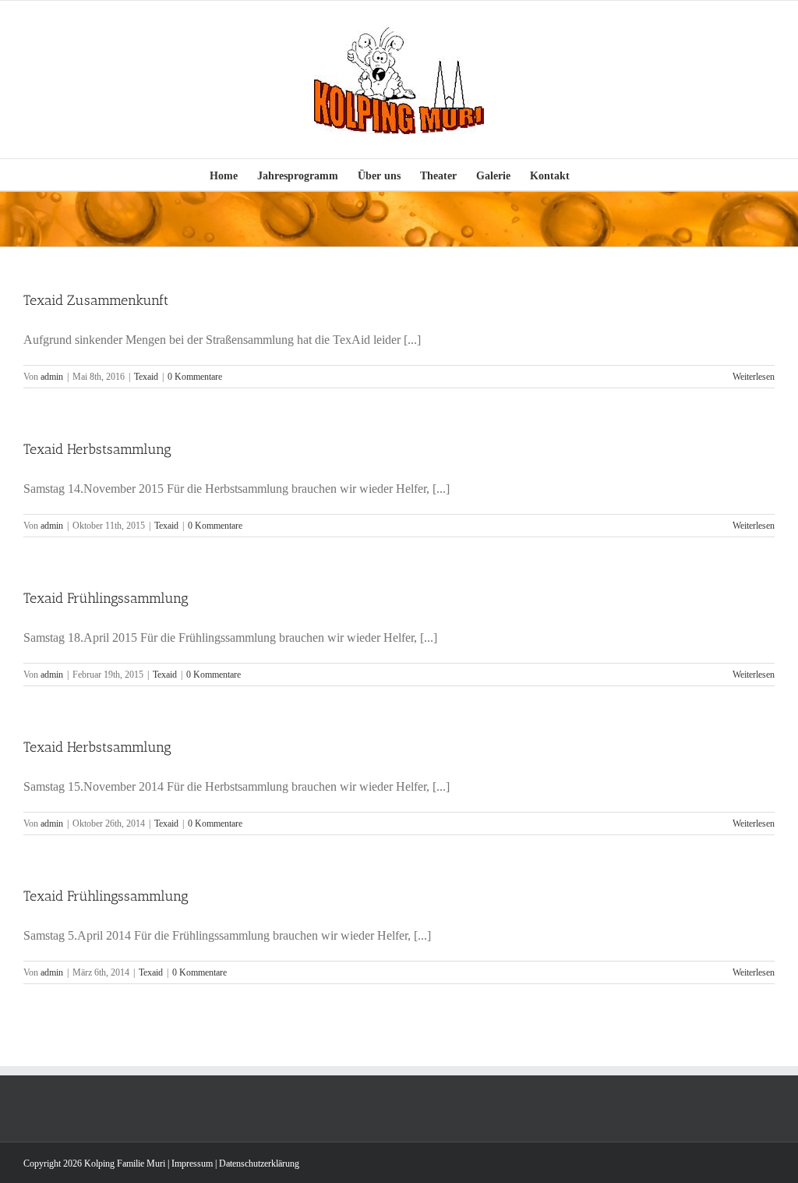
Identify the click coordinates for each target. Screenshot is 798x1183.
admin (52, 376)
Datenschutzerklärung (259, 1163)
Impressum (192, 1163)
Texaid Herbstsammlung (97, 449)
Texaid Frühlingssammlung (106, 598)
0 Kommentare (195, 376)
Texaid (146, 376)
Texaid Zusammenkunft (95, 300)
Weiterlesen (754, 376)
